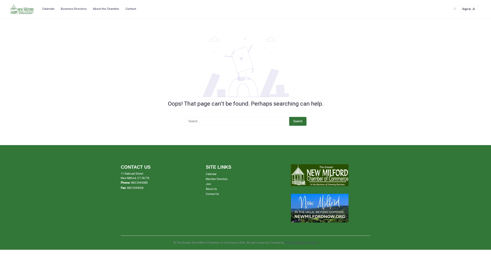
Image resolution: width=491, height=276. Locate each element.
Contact (130, 9)
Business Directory (74, 9)
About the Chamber (106, 9)
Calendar (48, 9)
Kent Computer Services (301, 242)
